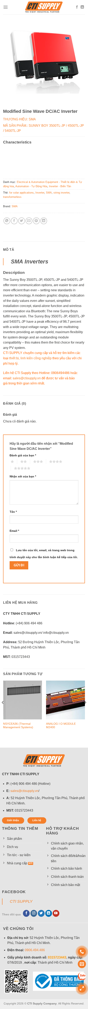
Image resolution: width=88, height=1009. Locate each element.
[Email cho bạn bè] (29, 220)
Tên (13, 511)
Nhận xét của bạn (23, 476)
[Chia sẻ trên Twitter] (21, 220)
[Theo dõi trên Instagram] (33, 913)
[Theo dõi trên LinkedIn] (82, 7)
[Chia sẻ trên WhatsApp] (6, 220)
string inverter (61, 192)
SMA (49, 192)
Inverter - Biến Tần (60, 186)
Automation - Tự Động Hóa (31, 186)
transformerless (12, 196)
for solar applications (21, 192)
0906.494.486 (35, 950)
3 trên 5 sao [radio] (31, 461)
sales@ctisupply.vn (27, 378)
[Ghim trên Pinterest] (36, 220)
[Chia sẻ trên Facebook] (14, 220)
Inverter (39, 192)
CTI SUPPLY (21, 901)
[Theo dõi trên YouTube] (56, 913)
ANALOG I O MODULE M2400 (61, 725)
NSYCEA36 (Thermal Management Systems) (18, 725)
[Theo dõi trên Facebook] (77, 7)
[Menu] (5, 7)
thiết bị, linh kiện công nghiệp (30, 358)
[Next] (85, 710)
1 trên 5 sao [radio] (9, 461)
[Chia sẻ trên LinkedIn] (43, 220)
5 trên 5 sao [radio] (12, 468)
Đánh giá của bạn (23, 455)
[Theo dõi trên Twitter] (41, 913)
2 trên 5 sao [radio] (18, 461)
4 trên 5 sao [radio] (47, 461)
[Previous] (3, 710)
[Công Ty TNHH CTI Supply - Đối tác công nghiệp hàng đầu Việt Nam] (44, 7)
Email (14, 530)
